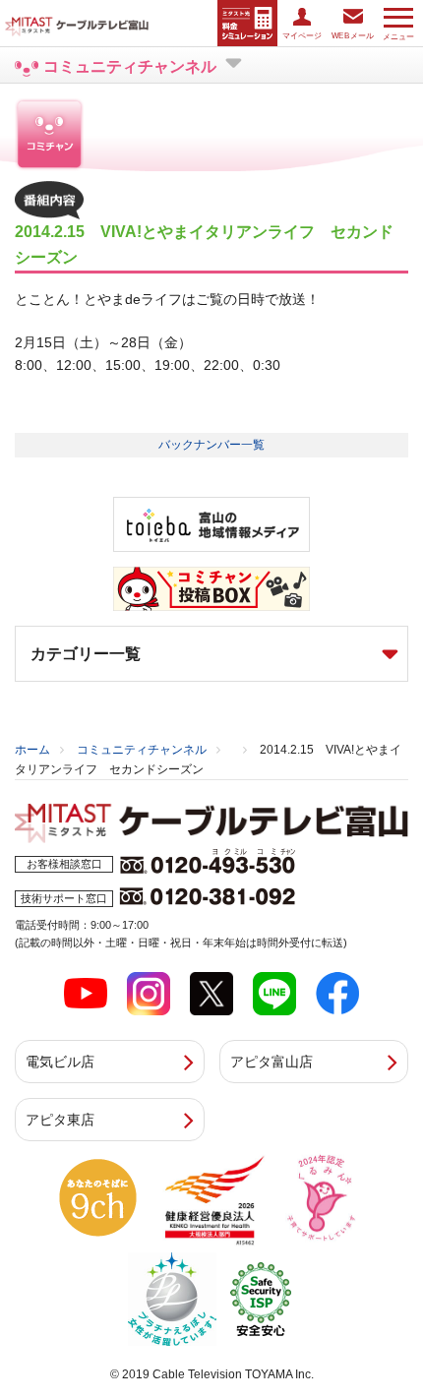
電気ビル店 (60, 1061)
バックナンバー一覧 (211, 445)
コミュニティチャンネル (142, 750)
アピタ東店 (60, 1119)
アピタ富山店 (271, 1061)
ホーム (32, 750)
